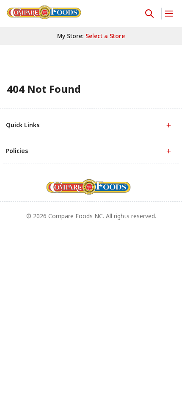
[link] (44, 12)
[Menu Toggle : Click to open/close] (168, 13)
